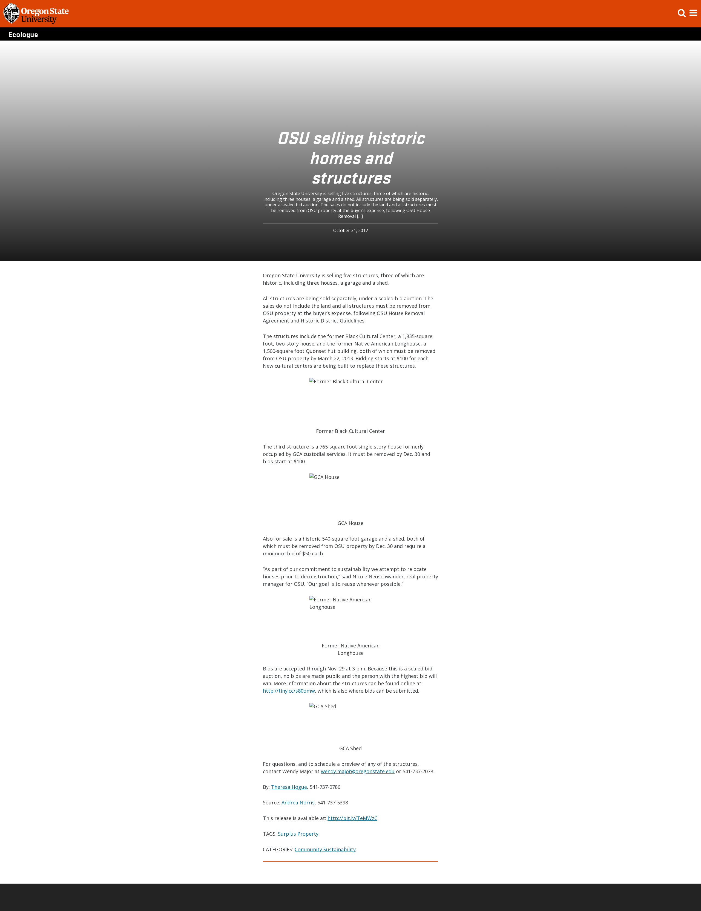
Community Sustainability (325, 849)
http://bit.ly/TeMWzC (352, 818)
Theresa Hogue (289, 787)
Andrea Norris (298, 802)
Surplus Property (298, 833)
